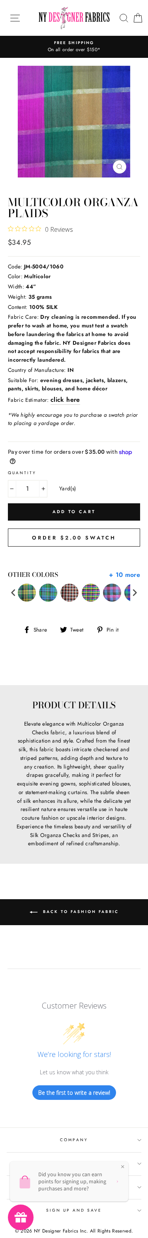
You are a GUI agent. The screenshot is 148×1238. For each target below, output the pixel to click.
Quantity (22, 473)
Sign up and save (74, 1210)
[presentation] (13, 593)
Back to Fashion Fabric (80, 912)
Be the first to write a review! (74, 1092)
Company (74, 1140)
